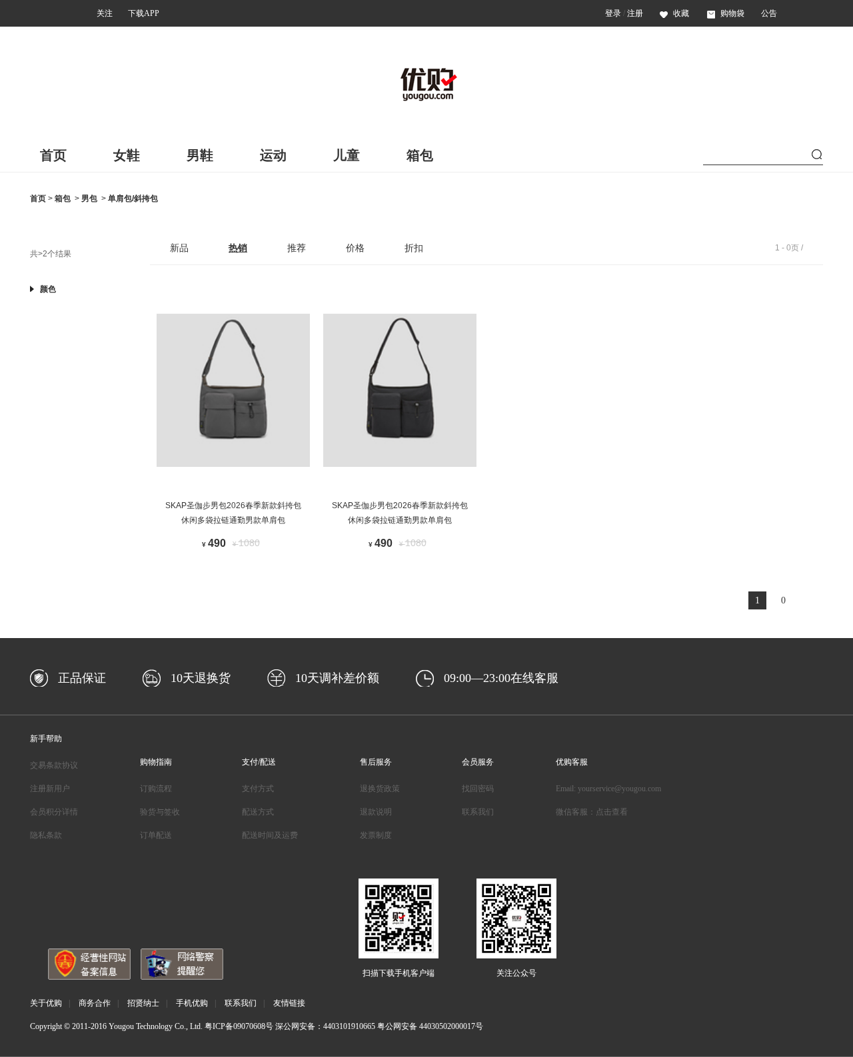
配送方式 (258, 812)
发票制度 (376, 835)
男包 (89, 198)
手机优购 (192, 1003)
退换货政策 (380, 788)
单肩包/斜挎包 (133, 198)
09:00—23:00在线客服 (501, 678)
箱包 (420, 155)
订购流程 (156, 788)
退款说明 (376, 812)
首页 (53, 155)
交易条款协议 (54, 765)
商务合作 (95, 1003)
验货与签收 (160, 812)
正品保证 (82, 678)
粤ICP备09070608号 (239, 1026)
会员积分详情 (54, 812)
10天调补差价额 (337, 678)
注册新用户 (50, 788)
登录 (613, 13)
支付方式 (258, 788)
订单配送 (156, 835)
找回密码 (478, 788)
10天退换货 (201, 678)
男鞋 (200, 155)
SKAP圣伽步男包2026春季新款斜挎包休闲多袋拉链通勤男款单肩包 (233, 513)
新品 (179, 247)
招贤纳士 (143, 1003)
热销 (238, 247)
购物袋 (732, 13)
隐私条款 (46, 835)
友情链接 (289, 1003)
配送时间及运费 (270, 835)
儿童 (346, 155)
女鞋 (126, 155)
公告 (769, 13)
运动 (273, 155)
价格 (355, 247)
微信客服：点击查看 (592, 812)
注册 (635, 13)
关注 (105, 13)
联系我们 (478, 812)
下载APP (143, 13)
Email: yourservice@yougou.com (608, 788)
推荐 (296, 247)
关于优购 (46, 1003)
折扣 (414, 247)
